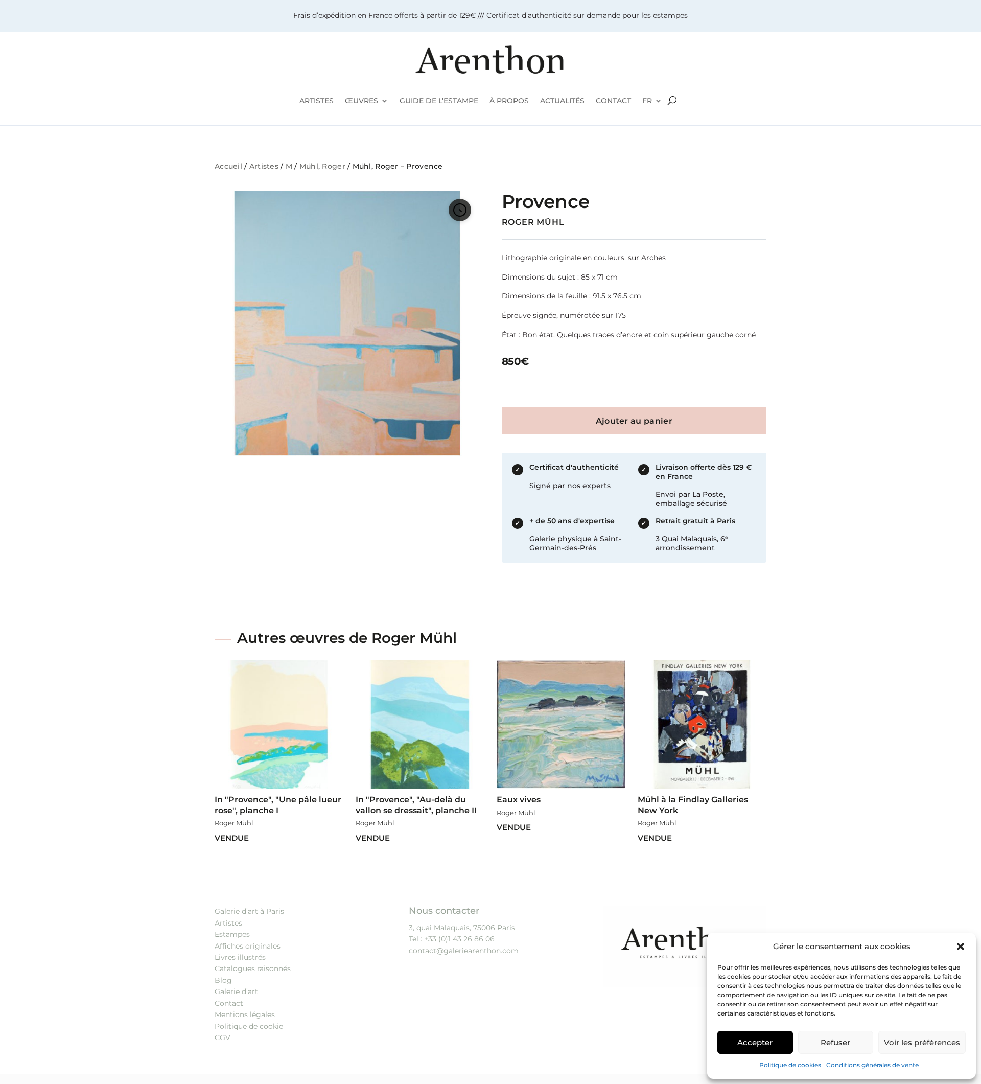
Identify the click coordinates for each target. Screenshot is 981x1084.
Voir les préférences (922, 1042)
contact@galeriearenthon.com (464, 950)
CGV (222, 1037)
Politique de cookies (790, 1065)
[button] (960, 946)
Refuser (835, 1042)
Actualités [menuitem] (562, 100)
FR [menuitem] (647, 100)
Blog (223, 980)
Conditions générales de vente (872, 1065)
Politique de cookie (249, 1026)
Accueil (228, 166)
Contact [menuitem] (613, 100)
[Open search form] (672, 100)
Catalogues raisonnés (253, 968)
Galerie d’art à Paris (249, 911)
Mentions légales (245, 1014)
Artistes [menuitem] (316, 100)
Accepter (755, 1042)
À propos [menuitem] (509, 100)
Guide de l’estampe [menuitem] (439, 100)
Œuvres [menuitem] (361, 100)
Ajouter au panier (634, 421)
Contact (229, 1003)
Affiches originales (248, 946)
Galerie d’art (236, 991)
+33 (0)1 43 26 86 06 (459, 938)
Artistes (263, 166)
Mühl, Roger (322, 166)
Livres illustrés (240, 957)
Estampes (232, 934)
